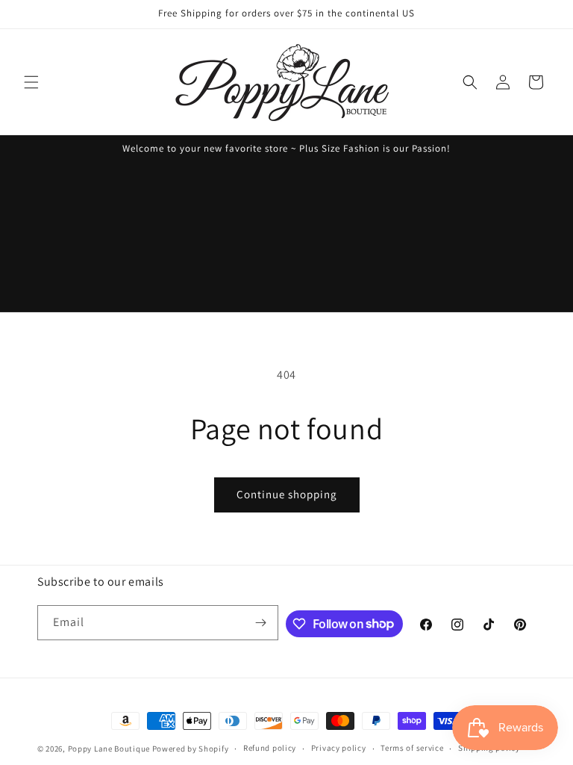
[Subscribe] (261, 622)
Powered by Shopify (190, 748)
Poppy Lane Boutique (109, 748)
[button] (31, 82)
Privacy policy (338, 748)
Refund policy (269, 748)
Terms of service (412, 748)
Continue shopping (287, 494)
